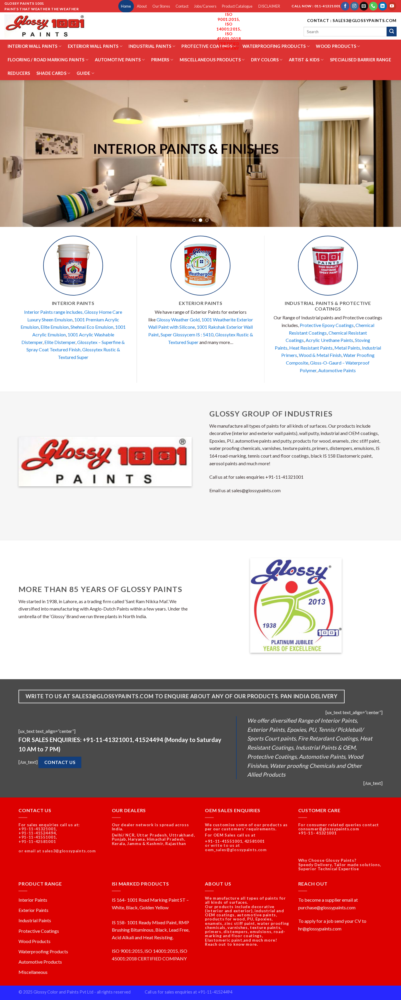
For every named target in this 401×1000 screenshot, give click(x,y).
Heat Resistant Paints (311, 347)
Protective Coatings (206, 46)
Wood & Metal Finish (320, 355)
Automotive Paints (118, 59)
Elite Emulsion (55, 327)
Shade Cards (51, 73)
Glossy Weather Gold (178, 319)
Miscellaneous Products (210, 59)
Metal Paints (347, 347)
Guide (83, 73)
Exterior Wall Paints (93, 46)
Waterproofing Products (274, 46)
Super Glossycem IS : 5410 (187, 334)
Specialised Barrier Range (360, 59)
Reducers (19, 73)
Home (126, 6)
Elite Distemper (59, 342)
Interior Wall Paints (33, 46)
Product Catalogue (237, 6)
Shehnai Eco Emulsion (91, 327)
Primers (160, 59)
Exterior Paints (33, 910)
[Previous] (15, 153)
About (142, 6)
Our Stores (161, 6)
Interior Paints (32, 900)
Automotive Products (40, 961)
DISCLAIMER (269, 6)
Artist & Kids (304, 59)
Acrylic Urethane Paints (329, 340)
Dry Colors (265, 59)
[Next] (385, 153)
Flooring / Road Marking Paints (46, 59)
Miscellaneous (33, 972)
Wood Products (336, 46)
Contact (182, 6)
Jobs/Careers (205, 6)
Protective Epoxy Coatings (327, 325)
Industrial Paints (150, 46)
